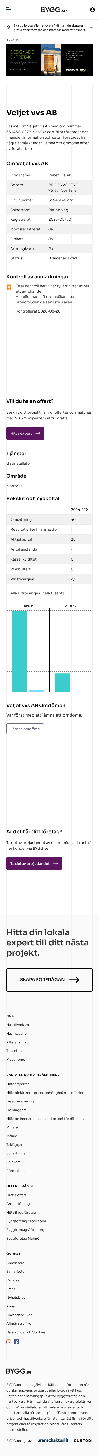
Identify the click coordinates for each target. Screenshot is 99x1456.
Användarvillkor (19, 1315)
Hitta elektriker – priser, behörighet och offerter (45, 1092)
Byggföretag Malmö (22, 1238)
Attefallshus (16, 1042)
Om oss (12, 1280)
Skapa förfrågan (42, 979)
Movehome (15, 1059)
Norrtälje (14, 486)
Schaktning (15, 1153)
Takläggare (15, 1144)
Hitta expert (21, 433)
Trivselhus (14, 1051)
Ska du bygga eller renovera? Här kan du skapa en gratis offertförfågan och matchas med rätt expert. (50, 28)
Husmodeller (17, 1033)
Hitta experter (17, 1084)
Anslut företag (18, 1204)
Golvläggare (16, 1110)
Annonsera (15, 1263)
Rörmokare (15, 1170)
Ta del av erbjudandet (30, 863)
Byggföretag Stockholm (26, 1221)
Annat (11, 1306)
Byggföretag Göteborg (25, 1230)
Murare (12, 1127)
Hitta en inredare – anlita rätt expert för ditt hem (45, 1118)
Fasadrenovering (20, 1101)
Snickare (13, 1162)
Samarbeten (16, 1271)
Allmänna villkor (19, 1323)
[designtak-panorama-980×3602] (49, 74)
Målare (11, 1136)
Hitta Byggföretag (21, 1212)
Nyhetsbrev (15, 1297)
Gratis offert (16, 1195)
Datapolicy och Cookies (26, 1332)
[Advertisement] (38, 354)
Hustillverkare (17, 1025)
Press (10, 1289)
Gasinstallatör (18, 463)
